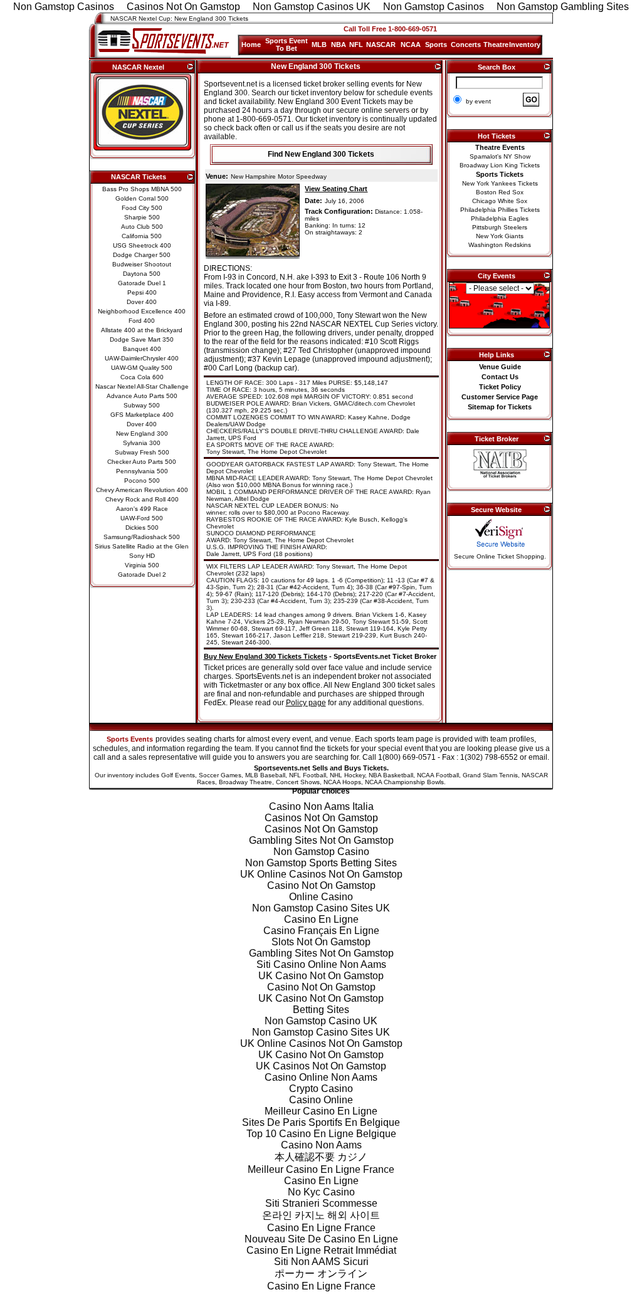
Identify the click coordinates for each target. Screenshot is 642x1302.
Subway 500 (142, 405)
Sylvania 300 (141, 442)
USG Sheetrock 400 (142, 245)
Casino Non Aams (321, 1145)
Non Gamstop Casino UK (321, 1021)
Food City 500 (142, 207)
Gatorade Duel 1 (142, 283)
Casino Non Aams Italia (321, 806)
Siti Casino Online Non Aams (321, 964)
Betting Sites (321, 1009)
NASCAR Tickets (138, 177)
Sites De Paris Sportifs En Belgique (321, 1122)
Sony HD (142, 555)
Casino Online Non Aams (321, 1077)
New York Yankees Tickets (500, 183)
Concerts (466, 44)
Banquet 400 (142, 348)
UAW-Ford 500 (141, 518)
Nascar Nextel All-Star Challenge (142, 386)
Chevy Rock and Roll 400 (142, 499)
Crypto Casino (321, 1088)
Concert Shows (298, 782)
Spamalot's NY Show (500, 156)
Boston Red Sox (500, 192)
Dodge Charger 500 (142, 254)
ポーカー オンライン (321, 1273)
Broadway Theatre (245, 782)
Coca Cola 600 (142, 377)
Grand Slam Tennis (490, 775)
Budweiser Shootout (141, 264)
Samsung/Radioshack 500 (141, 536)
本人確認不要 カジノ (321, 1157)
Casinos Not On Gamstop (321, 817)
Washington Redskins (499, 244)
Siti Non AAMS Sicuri (321, 1261)
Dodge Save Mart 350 (142, 339)
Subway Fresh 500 (142, 452)
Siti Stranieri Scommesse (321, 1203)
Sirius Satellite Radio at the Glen (142, 546)
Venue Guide (500, 366)
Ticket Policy (500, 387)
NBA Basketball (391, 775)
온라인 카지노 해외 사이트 (321, 1215)
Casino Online (321, 1100)
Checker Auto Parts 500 (141, 461)
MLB (319, 44)
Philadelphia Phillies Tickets (500, 209)
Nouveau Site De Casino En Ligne (321, 1239)
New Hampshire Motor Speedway (279, 176)
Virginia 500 (142, 565)
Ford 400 (142, 320)
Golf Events (178, 775)
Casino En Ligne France (321, 1227)
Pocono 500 (142, 480)
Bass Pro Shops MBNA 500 (142, 189)
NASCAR (381, 44)
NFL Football (307, 775)
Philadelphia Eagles (500, 218)
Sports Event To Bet (286, 44)
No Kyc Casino (321, 1192)
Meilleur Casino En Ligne (321, 1111)
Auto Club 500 (142, 226)
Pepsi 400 (142, 292)
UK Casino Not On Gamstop (321, 975)
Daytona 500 (141, 273)
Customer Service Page (499, 397)
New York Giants (500, 236)
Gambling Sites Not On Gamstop (321, 840)
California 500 (142, 236)
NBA (338, 44)
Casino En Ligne (321, 919)
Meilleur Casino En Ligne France (321, 1169)
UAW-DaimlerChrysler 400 (142, 358)
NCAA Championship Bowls (404, 782)
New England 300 (142, 433)
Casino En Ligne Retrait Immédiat (321, 1250)
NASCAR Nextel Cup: (141, 18)
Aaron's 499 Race (142, 508)
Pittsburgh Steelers (499, 227)
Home (251, 44)
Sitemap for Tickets (500, 407)
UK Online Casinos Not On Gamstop (321, 874)
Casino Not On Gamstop (321, 885)
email (538, 757)
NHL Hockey (347, 775)
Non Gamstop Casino (321, 851)
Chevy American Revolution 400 (142, 489)
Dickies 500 (142, 527)
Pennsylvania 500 (142, 471)
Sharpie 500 (142, 217)
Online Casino (321, 896)
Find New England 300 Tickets (321, 154)
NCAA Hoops (342, 782)
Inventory (524, 44)
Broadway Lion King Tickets (500, 165)
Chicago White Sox (499, 200)
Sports (436, 44)
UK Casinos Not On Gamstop (321, 1066)
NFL (356, 44)
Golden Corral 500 (142, 198)
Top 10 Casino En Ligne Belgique (321, 1133)
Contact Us (500, 377)
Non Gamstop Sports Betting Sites (321, 863)
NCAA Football (438, 775)
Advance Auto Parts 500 (142, 395)
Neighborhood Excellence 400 (142, 311)
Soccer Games (220, 775)
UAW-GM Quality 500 (141, 367)
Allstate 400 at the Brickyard (141, 330)
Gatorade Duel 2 (142, 574)
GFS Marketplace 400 (142, 414)
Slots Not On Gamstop (321, 942)
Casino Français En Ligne (321, 930)
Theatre (495, 44)
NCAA (411, 44)
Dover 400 (142, 301)
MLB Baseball (265, 775)
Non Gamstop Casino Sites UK (321, 908)
